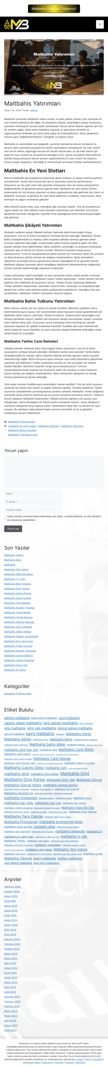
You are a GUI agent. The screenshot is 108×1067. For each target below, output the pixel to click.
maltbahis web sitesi (38, 840)
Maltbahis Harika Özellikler (19, 660)
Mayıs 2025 (10, 905)
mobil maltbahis (44, 858)
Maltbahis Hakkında (63, 793)
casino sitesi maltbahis (23, 723)
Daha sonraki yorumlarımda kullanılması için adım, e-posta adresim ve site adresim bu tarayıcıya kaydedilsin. (54, 518)
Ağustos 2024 (12, 939)
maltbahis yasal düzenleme (14, 850)
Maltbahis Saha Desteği (17, 598)
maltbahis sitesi (44, 826)
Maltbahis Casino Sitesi (24, 767)
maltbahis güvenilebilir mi (41, 789)
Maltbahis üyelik (93, 853)
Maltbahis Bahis (61, 739)
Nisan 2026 (10, 896)
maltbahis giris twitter (45, 774)
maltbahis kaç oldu (18, 803)
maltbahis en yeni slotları (22, 426)
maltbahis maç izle (48, 803)
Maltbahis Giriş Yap (60, 780)
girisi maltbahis (86, 723)
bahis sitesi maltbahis (44, 718)
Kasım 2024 (11, 925)
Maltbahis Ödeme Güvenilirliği (21, 636)
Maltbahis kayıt (82, 798)
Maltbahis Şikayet (18, 858)
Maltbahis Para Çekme (23, 816)
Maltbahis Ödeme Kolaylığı (19, 622)
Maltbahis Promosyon (21, 822)
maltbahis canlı (48, 749)
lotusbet (70, 1062)
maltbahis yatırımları (72, 426)
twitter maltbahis (70, 858)
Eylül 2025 (10, 901)
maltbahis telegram (48, 426)
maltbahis (60, 734)
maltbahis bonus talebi (94, 745)
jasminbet (80, 1062)
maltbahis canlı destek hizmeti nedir (50, 763)
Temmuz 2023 (12, 1001)
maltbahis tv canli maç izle (47, 837)
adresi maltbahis (17, 718)
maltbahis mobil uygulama (18, 808)
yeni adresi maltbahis (18, 863)
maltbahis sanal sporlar (18, 826)
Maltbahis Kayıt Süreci (16, 588)
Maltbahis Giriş (12, 560)
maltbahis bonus (76, 744)
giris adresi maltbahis (60, 723)
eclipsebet (97, 1059)
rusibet (79, 1059)
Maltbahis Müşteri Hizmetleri (47, 808)
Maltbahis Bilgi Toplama (17, 583)
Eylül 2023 (10, 992)
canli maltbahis (69, 718)
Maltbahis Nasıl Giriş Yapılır (16, 812)
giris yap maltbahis (41, 728)
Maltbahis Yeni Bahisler (17, 603)
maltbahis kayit (64, 798)
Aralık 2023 (10, 977)
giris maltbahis (15, 728)
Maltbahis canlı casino (17, 754)
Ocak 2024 (10, 972)
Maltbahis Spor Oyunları (43, 831)
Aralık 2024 (10, 920)
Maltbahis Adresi (13, 555)
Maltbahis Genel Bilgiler (17, 612)
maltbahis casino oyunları (79, 763)
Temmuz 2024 (12, 944)
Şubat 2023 (11, 1025)
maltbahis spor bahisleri (17, 831)
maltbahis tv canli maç (19, 836)
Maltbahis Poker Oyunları (18, 646)
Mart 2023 (10, 1020)
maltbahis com (56, 768)
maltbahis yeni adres (38, 849)
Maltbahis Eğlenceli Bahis (18, 574)
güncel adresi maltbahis (75, 728)
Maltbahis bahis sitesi (47, 744)
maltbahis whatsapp (47, 845)
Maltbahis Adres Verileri (17, 631)
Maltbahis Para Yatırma (83, 811)
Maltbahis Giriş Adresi (24, 779)
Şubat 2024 (11, 968)
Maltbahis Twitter (14, 840)
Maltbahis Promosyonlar (21, 421)
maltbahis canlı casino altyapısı (43, 754)
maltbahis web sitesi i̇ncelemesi (18, 845)
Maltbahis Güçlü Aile (15, 665)
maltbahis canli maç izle (21, 749)
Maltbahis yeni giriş (15, 854)
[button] (54, 9)
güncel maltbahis (14, 734)
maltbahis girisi (16, 774)
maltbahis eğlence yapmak (77, 768)
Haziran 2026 (12, 891)
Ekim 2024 (10, 929)
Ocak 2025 (10, 915)
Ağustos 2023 (12, 996)
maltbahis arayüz (41, 739)
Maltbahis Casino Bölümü (18, 655)
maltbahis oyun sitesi (58, 812)
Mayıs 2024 (10, 953)
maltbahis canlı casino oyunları (18, 759)
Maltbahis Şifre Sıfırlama (18, 627)
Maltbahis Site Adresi (16, 569)
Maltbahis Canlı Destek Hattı (20, 763)
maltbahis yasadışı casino (74, 845)
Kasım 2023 (11, 982)
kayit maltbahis (40, 733)
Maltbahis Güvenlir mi (18, 793)
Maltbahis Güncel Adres (22, 785)
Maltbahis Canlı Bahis (76, 749)
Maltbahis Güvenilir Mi (67, 789)
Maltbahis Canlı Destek (52, 758)
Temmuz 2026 (12, 886)
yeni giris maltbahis (46, 863)
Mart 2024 (10, 963)
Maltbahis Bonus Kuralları (22, 430)
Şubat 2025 (10, 910)
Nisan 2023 (10, 1016)
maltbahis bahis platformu (16, 745)
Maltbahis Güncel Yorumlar (16, 789)
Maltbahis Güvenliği (43, 793)
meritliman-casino (32, 1062)
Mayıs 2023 (10, 1011)
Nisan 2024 (10, 958)
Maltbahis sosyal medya (68, 827)
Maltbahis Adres (78, 734)
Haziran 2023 (12, 1006)
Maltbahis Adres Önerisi (17, 593)
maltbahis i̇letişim (46, 798)
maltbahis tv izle (74, 836)
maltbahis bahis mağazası (85, 739)
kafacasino (48, 1062)
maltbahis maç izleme (74, 803)
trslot (87, 1059)
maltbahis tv (94, 831)
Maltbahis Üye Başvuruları (23, 434)
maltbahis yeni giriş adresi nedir (67, 854)
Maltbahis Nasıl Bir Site (78, 807)
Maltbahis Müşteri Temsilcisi (20, 650)
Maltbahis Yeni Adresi (70, 849)
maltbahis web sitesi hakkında (64, 841)
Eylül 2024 (10, 934)
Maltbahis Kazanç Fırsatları (19, 607)
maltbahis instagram (20, 798)
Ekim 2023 (10, 987)
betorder (59, 1062)
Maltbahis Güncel (89, 780)
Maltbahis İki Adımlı (15, 670)
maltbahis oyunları (38, 812)
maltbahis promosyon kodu (61, 822)
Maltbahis (9, 564)
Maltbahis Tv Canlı (14, 579)
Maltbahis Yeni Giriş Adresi (39, 854)
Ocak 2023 (10, 1030)
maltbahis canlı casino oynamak (67, 754)
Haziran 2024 (12, 949)
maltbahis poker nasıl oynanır (57, 817)
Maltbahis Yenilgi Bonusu (18, 617)
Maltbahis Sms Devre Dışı (18, 641)
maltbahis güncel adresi (60, 785)
